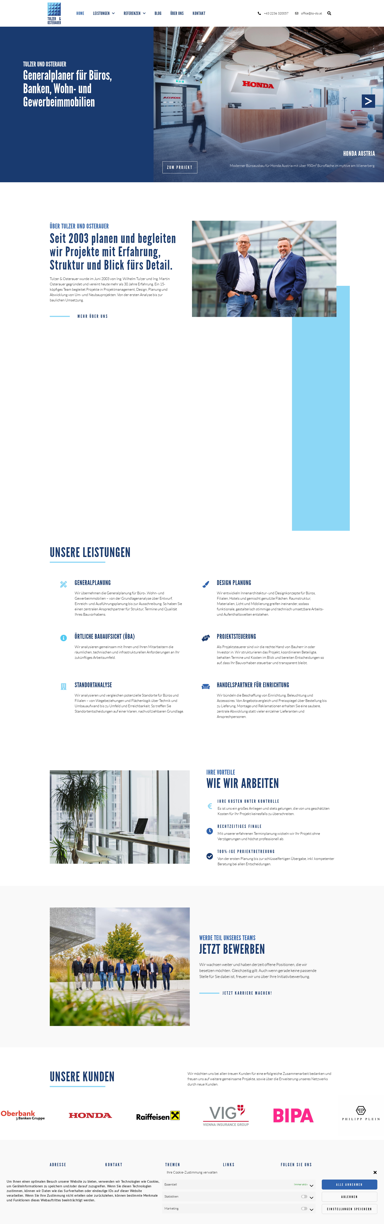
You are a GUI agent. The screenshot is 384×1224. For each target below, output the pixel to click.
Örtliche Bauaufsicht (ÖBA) (105, 636)
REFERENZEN (132, 13)
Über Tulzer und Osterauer (79, 226)
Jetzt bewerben (232, 949)
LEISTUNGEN (101, 13)
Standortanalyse (93, 685)
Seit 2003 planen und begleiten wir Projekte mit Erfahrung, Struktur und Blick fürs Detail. (113, 251)
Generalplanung (93, 583)
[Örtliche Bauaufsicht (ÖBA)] (63, 638)
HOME (80, 13)
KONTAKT (199, 13)
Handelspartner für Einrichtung (253, 685)
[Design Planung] (205, 584)
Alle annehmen (349, 1185)
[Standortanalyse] (63, 686)
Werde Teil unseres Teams (227, 938)
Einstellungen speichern (349, 1209)
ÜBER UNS (177, 13)
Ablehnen (349, 1197)
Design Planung (234, 583)
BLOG (158, 13)
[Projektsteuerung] (205, 638)
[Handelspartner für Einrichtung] (205, 686)
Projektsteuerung (236, 636)
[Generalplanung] (63, 584)
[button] (375, 1172)
